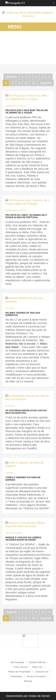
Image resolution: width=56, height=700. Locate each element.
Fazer (37, 54)
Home (16, 54)
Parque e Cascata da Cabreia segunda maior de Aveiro (23, 538)
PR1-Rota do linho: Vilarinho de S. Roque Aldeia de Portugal (26, 216)
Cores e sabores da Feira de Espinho (22, 478)
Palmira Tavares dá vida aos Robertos (22, 314)
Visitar (8, 473)
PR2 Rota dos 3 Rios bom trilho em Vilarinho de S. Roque (26, 111)
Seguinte (11, 76)
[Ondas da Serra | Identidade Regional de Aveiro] (28, 14)
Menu (14, 26)
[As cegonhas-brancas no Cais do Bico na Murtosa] (28, 397)
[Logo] (30, 640)
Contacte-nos (41, 671)
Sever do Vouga (13, 533)
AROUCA (26, 54)
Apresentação (17, 662)
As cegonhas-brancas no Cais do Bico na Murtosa (26, 411)
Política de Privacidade (19, 671)
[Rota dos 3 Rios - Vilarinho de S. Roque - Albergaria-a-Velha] (28, 97)
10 (33, 83)
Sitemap (28, 681)
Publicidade (16, 676)
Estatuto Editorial (37, 662)
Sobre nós (37, 667)
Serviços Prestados (36, 676)
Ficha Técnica (21, 667)
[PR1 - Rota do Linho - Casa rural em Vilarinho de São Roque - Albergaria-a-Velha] (28, 202)
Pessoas (9, 308)
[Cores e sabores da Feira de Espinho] (28, 464)
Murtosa (10, 406)
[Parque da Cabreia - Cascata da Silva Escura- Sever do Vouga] (28, 524)
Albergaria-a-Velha (15, 106)
